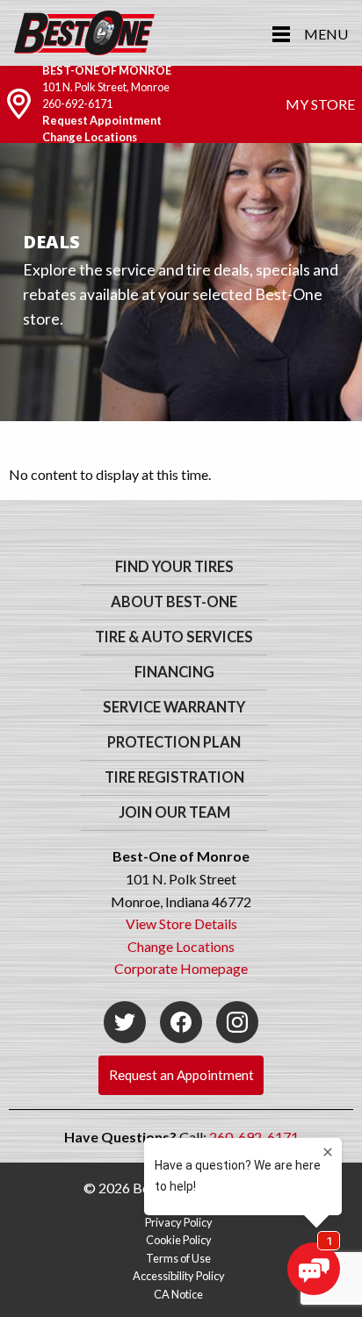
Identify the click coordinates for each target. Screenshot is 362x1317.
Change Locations (89, 137)
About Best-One (174, 602)
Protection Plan (174, 742)
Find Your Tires (174, 567)
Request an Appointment (181, 1075)
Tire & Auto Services (174, 637)
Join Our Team (174, 812)
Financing (174, 672)
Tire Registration (174, 777)
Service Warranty (174, 707)
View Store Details (181, 923)
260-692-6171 (77, 104)
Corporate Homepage (181, 968)
